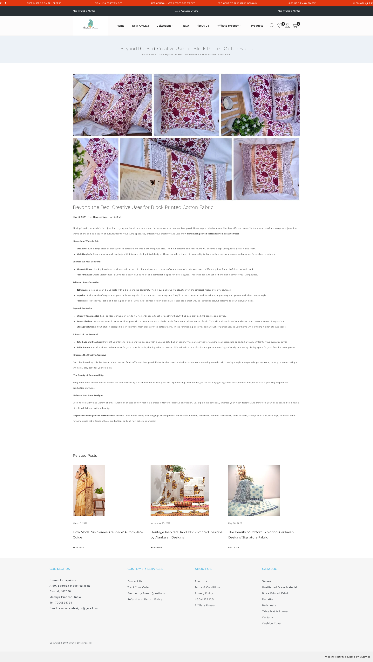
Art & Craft (156, 54)
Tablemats (82, 290)
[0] (279, 25)
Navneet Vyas (100, 217)
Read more (78, 547)
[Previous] (6, 3)
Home (145, 54)
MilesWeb (364, 656)
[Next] (367, 3)
